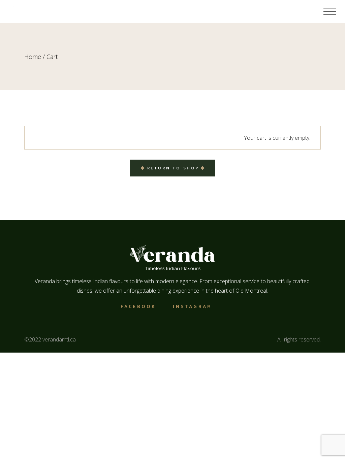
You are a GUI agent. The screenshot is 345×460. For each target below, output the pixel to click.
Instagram (192, 307)
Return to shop (173, 168)
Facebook (138, 307)
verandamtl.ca (59, 339)
